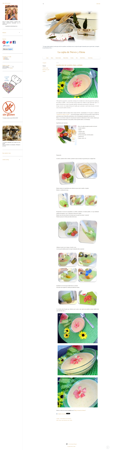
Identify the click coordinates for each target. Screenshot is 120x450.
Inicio (47, 57)
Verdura (44, 71)
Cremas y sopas (45, 68)
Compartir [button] (44, 62)
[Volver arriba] (107, 447)
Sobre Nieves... (83, 57)
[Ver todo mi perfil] (11, 19)
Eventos (72, 57)
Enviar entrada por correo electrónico (65, 418)
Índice (52, 57)
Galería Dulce (65, 57)
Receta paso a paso (46, 69)
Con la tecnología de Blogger (72, 444)
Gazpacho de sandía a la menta (63, 114)
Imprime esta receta (62, 413)
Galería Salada (58, 57)
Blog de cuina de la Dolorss (79, 410)
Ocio (77, 57)
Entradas (6, 57)
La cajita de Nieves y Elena (71, 52)
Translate (11, 68)
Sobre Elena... (90, 57)
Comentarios (6, 59)
